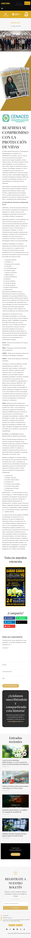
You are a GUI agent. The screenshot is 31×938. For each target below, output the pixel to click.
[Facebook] (6, 929)
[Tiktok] (24, 929)
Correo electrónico (7, 671)
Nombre (4, 664)
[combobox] (19, 3)
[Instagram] (20, 929)
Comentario (5, 647)
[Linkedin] (17, 929)
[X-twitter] (10, 929)
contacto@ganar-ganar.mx (15, 721)
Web (3, 678)
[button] (2, 8)
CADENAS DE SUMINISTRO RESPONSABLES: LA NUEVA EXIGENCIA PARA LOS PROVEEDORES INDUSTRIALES (15, 762)
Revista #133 (15, 23)
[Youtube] (13, 929)
